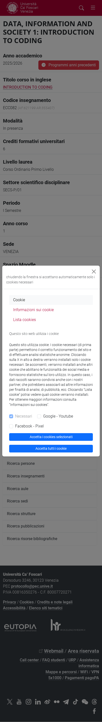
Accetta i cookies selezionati (51, 437)
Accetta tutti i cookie (51, 448)
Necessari (23, 416)
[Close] (94, 271)
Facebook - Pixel (29, 426)
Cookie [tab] (19, 300)
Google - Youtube (58, 416)
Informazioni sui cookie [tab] (33, 309)
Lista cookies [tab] (24, 319)
